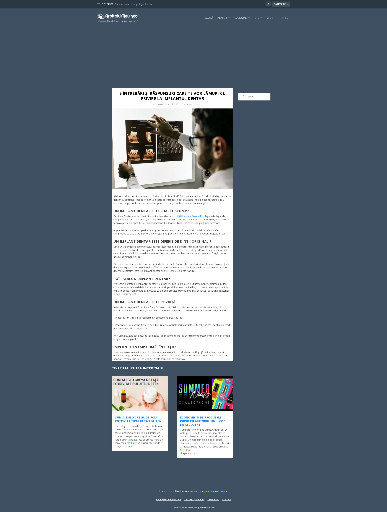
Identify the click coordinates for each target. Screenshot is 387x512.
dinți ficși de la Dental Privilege (193, 216)
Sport (271, 18)
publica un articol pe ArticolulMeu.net (211, 491)
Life (257, 18)
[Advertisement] (193, 50)
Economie (241, 18)
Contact (226, 499)
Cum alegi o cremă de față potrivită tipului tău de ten (138, 419)
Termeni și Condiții (194, 499)
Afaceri (222, 18)
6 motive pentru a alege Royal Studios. (133, 4)
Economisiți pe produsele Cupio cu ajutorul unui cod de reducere (203, 421)
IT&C (285, 18)
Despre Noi (213, 499)
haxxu (159, 104)
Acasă (209, 18)
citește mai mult (124, 446)
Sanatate (187, 104)
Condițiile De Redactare (168, 499)
